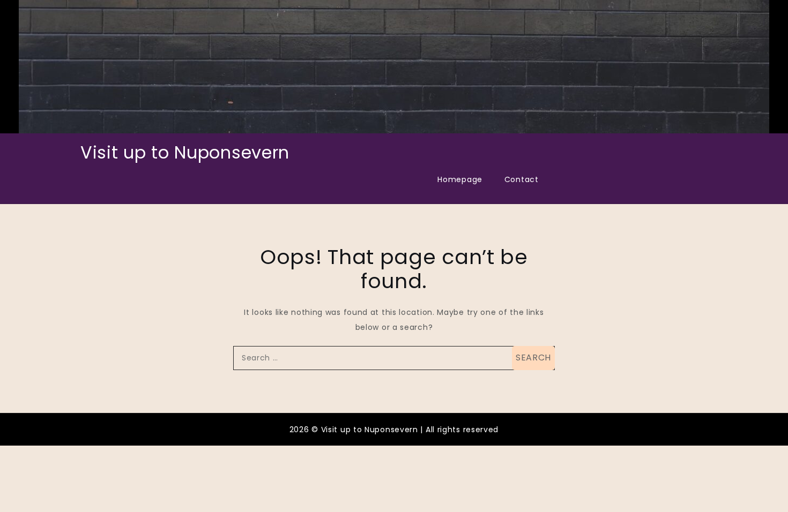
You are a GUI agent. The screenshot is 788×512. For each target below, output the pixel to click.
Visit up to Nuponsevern (184, 152)
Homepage (459, 179)
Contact (521, 179)
